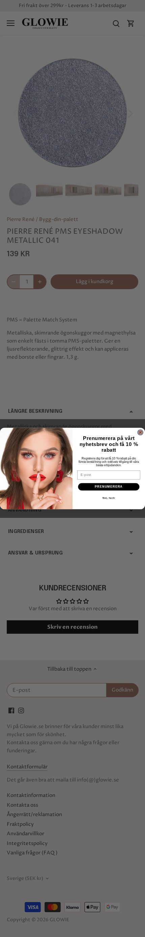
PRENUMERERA (109, 486)
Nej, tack (109, 498)
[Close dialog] (140, 432)
